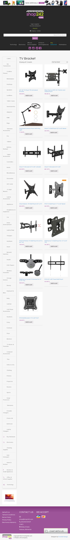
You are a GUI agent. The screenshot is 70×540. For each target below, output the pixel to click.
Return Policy (6, 517)
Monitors (9, 339)
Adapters (9, 112)
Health (9, 260)
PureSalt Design (63, 536)
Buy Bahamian (11, 437)
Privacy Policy (6, 520)
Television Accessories (7, 129)
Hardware (9, 241)
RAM (8, 118)
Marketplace (62, 44)
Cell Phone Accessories (8, 310)
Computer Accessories (8, 353)
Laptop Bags (10, 230)
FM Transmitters (7, 65)
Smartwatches (11, 106)
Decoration (10, 178)
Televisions (10, 405)
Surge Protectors (6, 399)
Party (8, 322)
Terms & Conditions (8, 514)
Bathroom (9, 424)
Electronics (22, 44)
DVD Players (10, 265)
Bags (8, 123)
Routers (9, 387)
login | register (35, 24)
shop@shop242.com (26, 519)
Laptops (9, 304)
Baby (8, 298)
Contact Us (26, 512)
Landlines (9, 95)
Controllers (10, 162)
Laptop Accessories (7, 198)
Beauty (9, 285)
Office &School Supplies (31, 43)
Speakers (9, 90)
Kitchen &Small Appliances (43, 43)
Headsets (9, 317)
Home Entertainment (7, 224)
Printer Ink (10, 418)
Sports (9, 392)
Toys (8, 359)
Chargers (9, 236)
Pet (8, 136)
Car (8, 217)
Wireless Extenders (7, 271)
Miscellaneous (11, 173)
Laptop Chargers (7, 430)
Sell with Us (6, 512)
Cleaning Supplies (7, 449)
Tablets (9, 142)
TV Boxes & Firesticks (8, 345)
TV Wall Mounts (7, 190)
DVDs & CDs (10, 365)
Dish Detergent (6, 456)
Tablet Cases (11, 101)
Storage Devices (7, 279)
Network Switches (7, 253)
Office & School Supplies (7, 478)
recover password (35, 26)
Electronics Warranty (9, 522)
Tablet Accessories (7, 155)
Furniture (9, 328)
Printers (9, 376)
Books (8, 167)
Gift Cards (10, 184)
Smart (8, 247)
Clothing (9, 370)
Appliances (10, 204)
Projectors (10, 381)
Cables (9, 59)
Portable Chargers (7, 412)
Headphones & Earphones (9, 211)
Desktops (9, 84)
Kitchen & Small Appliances (8, 471)
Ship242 (35, 28)
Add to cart (29, 95)
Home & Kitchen (7, 463)
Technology (13, 44)
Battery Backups (7, 148)
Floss (8, 333)
